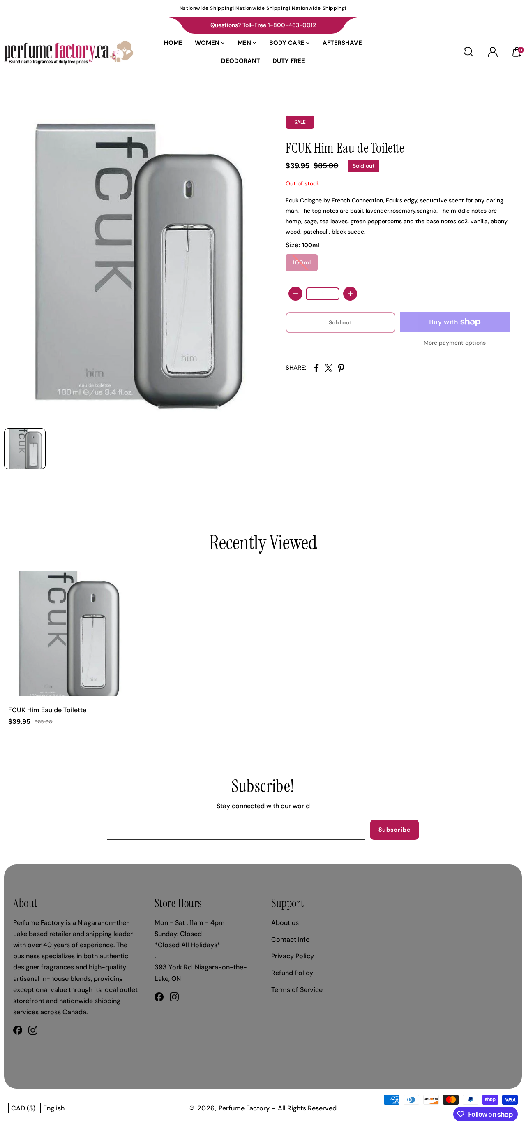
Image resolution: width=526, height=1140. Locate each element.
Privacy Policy (292, 956)
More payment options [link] (455, 342)
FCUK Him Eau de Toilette (47, 710)
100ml (302, 262)
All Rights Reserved (307, 1108)
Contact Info (290, 939)
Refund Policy (292, 973)
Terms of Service (297, 989)
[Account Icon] (493, 52)
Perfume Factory (244, 1108)
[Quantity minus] (295, 294)
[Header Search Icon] (468, 52)
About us (285, 922)
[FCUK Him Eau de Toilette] (133, 263)
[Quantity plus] (350, 294)
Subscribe (394, 829)
